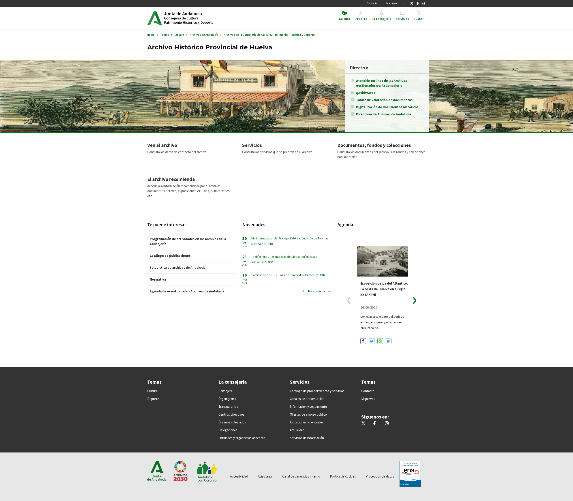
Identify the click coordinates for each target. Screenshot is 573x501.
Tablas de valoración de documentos (384, 100)
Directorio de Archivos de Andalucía (383, 114)
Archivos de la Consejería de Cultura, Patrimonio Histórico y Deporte (269, 35)
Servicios (252, 145)
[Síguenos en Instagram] (423, 3)
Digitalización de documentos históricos (387, 107)
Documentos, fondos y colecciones (374, 145)
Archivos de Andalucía (204, 35)
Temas (164, 35)
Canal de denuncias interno (301, 476)
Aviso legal (265, 476)
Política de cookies (343, 476)
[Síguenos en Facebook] (418, 3)
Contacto (372, 3)
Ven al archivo (162, 145)
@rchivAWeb (366, 93)
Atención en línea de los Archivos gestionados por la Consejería (381, 83)
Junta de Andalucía (154, 18)
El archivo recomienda (171, 179)
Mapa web (392, 3)
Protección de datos (380, 476)
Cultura (179, 35)
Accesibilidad (239, 476)
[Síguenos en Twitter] (411, 3)
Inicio (198, 18)
